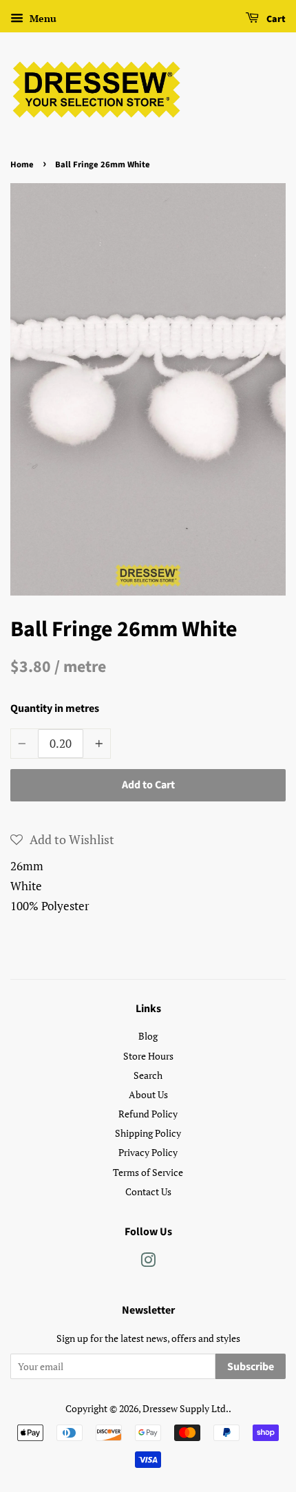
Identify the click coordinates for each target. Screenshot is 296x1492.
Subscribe (250, 1366)
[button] (62, 839)
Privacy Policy (148, 1152)
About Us (148, 1094)
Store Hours (148, 1055)
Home (22, 164)
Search (148, 1075)
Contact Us (148, 1191)
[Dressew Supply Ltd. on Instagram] (148, 1262)
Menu (41, 18)
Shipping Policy (148, 1132)
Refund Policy (148, 1113)
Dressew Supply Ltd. (185, 1408)
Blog (148, 1035)
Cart (275, 19)
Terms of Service (148, 1172)
